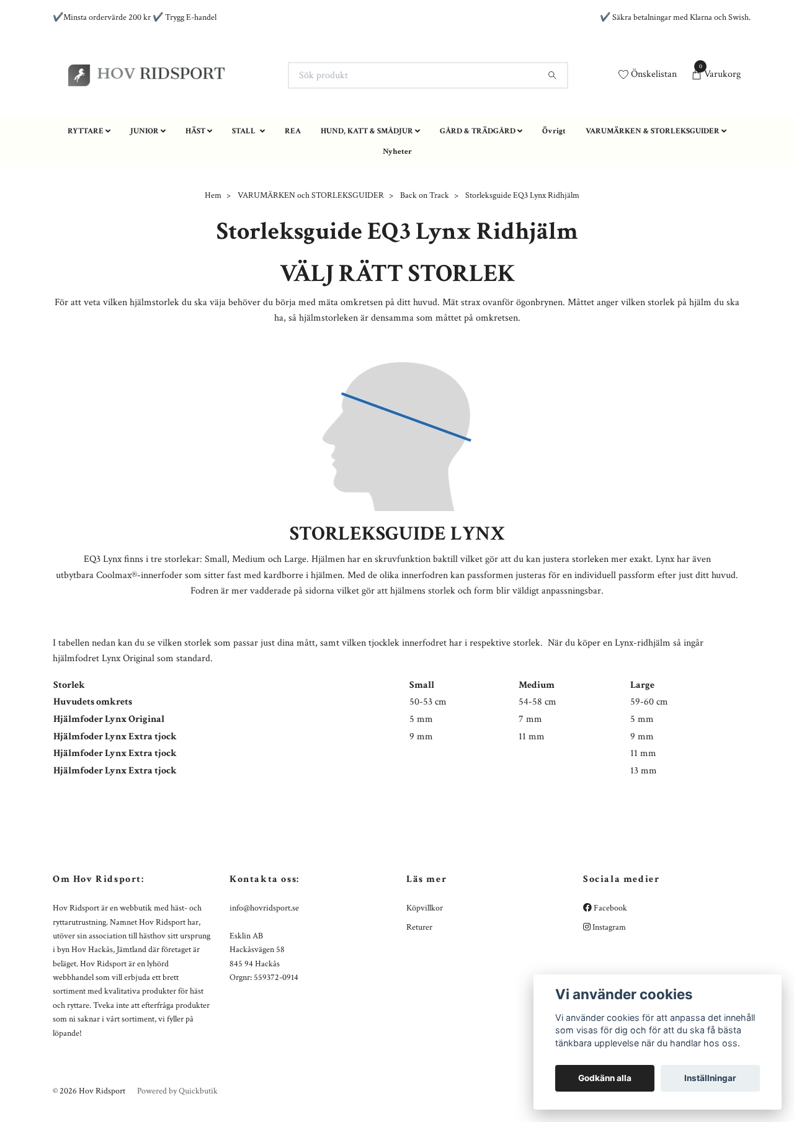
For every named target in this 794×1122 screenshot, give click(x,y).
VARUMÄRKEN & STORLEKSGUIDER (653, 218)
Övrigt (554, 218)
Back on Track (424, 282)
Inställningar (710, 1078)
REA (293, 218)
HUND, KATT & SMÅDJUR (367, 218)
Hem (213, 282)
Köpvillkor (424, 994)
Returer (419, 1014)
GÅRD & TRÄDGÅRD (477, 218)
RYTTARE (86, 218)
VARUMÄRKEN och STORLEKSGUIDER (311, 282)
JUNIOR (144, 218)
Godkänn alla (604, 1078)
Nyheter (397, 239)
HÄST (195, 218)
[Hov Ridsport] (270, 110)
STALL (244, 218)
